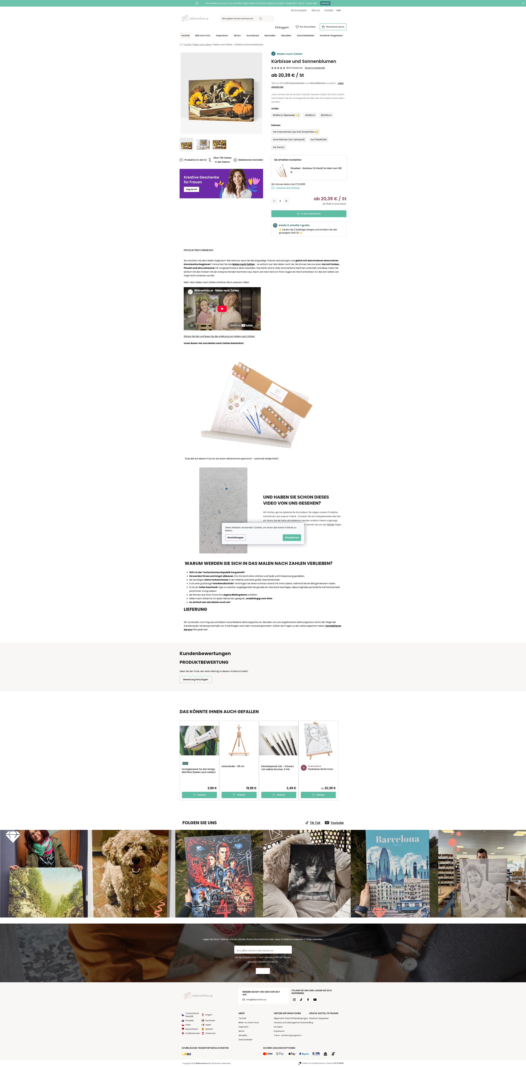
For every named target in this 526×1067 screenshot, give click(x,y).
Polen (188, 1024)
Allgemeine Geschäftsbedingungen (291, 1018)
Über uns (315, 10)
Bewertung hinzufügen (195, 679)
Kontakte (329, 10)
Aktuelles (243, 1035)
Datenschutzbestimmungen (261, 961)
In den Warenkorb (311, 213)
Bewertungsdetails (315, 67)
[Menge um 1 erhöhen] (286, 201)
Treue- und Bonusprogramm (288, 1035)
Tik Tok (315, 823)
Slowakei (190, 1020)
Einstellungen (235, 537)
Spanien (209, 1029)
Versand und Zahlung (288, 187)
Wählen (201, 794)
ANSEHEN (325, 3)
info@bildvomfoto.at (256, 999)
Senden (263, 971)
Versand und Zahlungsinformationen (291, 1022)
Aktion (242, 1031)
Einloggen (282, 27)
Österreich (210, 1033)
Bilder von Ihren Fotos (249, 1022)
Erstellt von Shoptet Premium (314, 1063)
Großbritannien (193, 1033)
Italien (208, 1024)
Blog (311, 1022)
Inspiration (243, 1026)
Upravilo (335, 1063)
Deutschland (192, 1029)
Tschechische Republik (192, 1015)
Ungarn (208, 1014)
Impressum (279, 1031)
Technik (242, 1018)
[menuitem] (185, 35)
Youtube (337, 823)
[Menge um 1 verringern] (274, 201)
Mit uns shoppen (299, 10)
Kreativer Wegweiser (319, 1018)
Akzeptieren (292, 537)
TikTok (330, 524)
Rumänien (210, 1020)
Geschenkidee (245, 1039)
